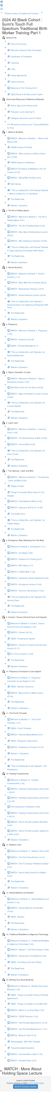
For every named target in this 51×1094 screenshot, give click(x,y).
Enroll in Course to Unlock (25, 1086)
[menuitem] (1, 6)
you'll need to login (36, 1083)
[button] (1, 2)
